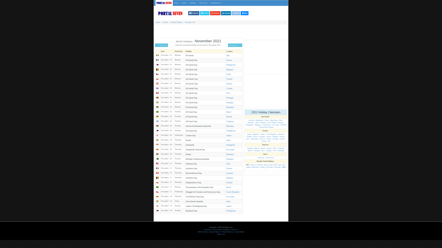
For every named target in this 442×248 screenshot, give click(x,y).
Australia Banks (214, 232)
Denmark (281, 134)
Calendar (165, 22)
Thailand (283, 125)
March (266, 165)
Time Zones (203, 3)
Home (176, 3)
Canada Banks (239, 232)
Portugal (229, 98)
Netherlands (254, 139)
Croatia (229, 88)
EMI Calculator (203, 232)
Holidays (193, 3)
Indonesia (251, 122)
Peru (228, 93)
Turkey (264, 141)
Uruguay (229, 121)
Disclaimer (207, 229)
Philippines (231, 65)
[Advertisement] (221, 32)
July (283, 165)
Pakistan (230, 159)
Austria (229, 84)
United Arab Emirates (266, 127)
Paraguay (257, 150)
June (279, 165)
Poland (229, 79)
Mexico (250, 150)
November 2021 (190, 22)
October (262, 167)
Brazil (228, 112)
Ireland (282, 136)
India (228, 140)
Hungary (229, 103)
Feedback (226, 229)
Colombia (281, 148)
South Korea (267, 125)
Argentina (250, 148)
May (275, 165)
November (269, 167)
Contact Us (234, 229)
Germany (262, 136)
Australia (251, 120)
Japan (228, 136)
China (266, 120)
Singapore (230, 145)
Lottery (184, 3)
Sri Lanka (230, 150)
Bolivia (229, 117)
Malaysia (263, 122)
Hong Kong (274, 120)
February (260, 165)
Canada (229, 173)
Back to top (221, 234)
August (248, 167)
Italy (228, 55)
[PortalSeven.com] (170, 13)
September (255, 167)
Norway (262, 139)
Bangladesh (259, 120)
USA (228, 164)
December (277, 167)
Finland (249, 136)
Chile (228, 74)
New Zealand (272, 122)
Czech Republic (233, 192)
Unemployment (216, 3)
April (271, 165)
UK (269, 141)
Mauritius (230, 107)
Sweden (282, 139)
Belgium (229, 70)
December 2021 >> (235, 45)
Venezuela (281, 150)
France (229, 60)
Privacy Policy (217, 229)
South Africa (270, 158)
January (253, 165)
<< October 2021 (161, 45)
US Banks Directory (227, 232)
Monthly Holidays (176, 22)
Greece (268, 136)
